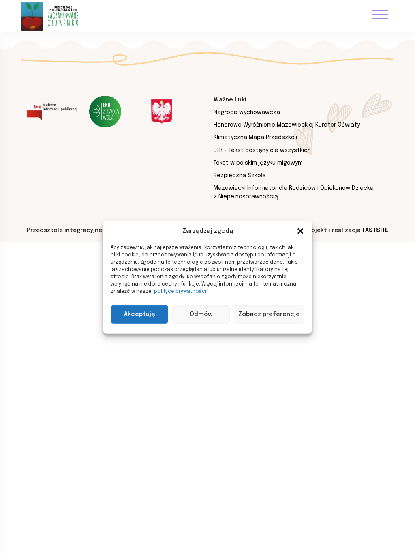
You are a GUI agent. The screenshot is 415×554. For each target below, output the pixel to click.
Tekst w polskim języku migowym (258, 163)
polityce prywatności (180, 291)
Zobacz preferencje (269, 314)
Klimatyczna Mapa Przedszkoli (255, 137)
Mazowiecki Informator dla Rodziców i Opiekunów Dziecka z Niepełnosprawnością (294, 192)
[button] (300, 231)
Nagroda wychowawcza (247, 112)
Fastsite (375, 230)
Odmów (201, 314)
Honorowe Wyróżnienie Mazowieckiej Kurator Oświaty (287, 125)
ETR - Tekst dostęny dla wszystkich (262, 150)
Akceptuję (139, 314)
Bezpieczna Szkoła (240, 175)
